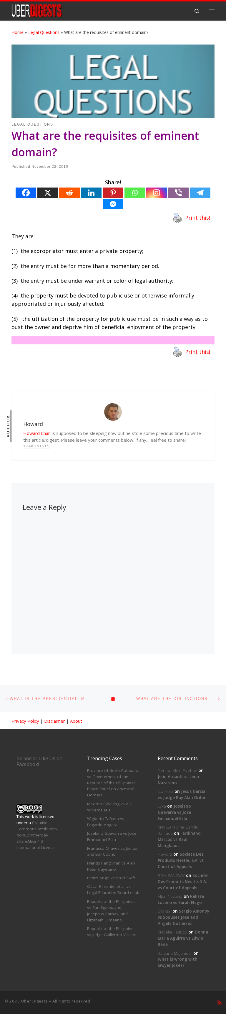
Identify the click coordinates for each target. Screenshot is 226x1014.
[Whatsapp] (134, 193)
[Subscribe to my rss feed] (219, 1002)
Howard (165, 854)
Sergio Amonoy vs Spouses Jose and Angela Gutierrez (183, 917)
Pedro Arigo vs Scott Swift (111, 877)
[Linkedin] (91, 193)
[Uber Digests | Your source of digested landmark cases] (36, 10)
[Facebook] (26, 193)
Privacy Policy (25, 721)
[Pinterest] (113, 193)
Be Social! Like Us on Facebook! (39, 761)
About (76, 721)
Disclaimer (54, 721)
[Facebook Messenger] (113, 204)
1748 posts (36, 446)
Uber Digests (34, 1001)
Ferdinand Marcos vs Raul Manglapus (179, 839)
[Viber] (178, 193)
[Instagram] (156, 193)
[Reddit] (69, 193)
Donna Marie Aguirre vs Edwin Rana (183, 938)
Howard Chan (37, 433)
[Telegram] (200, 193)
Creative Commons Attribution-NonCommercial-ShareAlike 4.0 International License (37, 835)
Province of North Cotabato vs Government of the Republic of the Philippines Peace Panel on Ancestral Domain (112, 783)
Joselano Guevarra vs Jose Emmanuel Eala (174, 812)
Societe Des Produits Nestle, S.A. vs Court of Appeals (181, 860)
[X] (47, 193)
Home (17, 32)
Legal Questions (43, 32)
